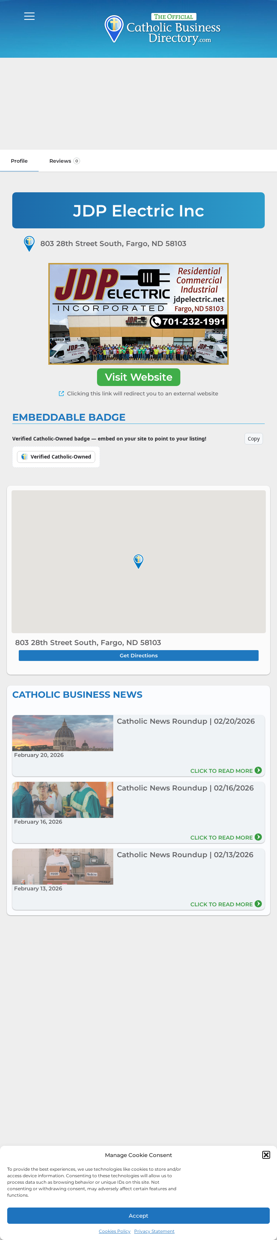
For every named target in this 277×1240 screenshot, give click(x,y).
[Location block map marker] (138, 561)
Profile (19, 161)
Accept (138, 1215)
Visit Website (138, 377)
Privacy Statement (154, 1231)
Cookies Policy (115, 1231)
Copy (254, 438)
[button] (266, 1154)
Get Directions (139, 655)
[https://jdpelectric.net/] (138, 314)
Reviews (63, 161)
